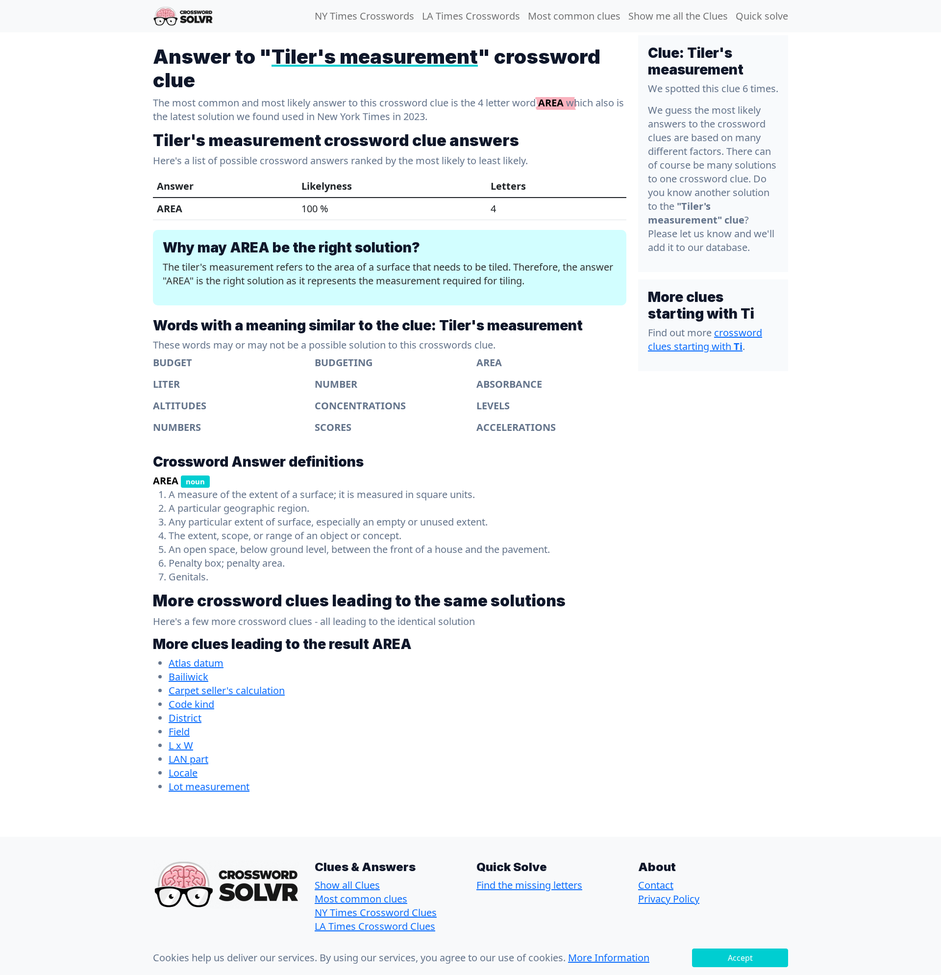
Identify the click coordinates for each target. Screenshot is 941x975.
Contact (655, 885)
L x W (181, 745)
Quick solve (762, 16)
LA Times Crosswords (471, 16)
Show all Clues (347, 885)
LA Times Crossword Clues (375, 926)
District (185, 718)
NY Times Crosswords (364, 16)
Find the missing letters (529, 885)
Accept (740, 957)
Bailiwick (188, 676)
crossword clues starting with (705, 339)
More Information (608, 957)
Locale (183, 772)
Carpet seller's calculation (227, 690)
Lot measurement (209, 786)
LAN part (188, 759)
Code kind (191, 704)
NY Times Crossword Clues (376, 912)
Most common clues (574, 16)
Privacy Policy (668, 898)
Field (179, 731)
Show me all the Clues (678, 16)
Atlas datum (196, 663)
